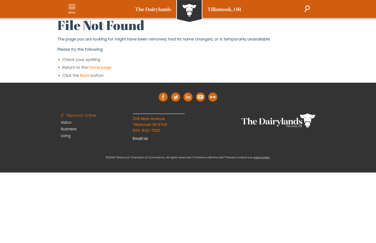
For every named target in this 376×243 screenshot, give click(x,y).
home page (100, 67)
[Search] (307, 8)
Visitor (66, 122)
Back (84, 75)
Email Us (140, 138)
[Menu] (72, 9)
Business (69, 129)
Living (65, 135)
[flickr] (212, 97)
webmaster (261, 157)
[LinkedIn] (188, 97)
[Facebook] (163, 97)
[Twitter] (175, 97)
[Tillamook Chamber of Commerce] (188, 11)
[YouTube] (200, 97)
